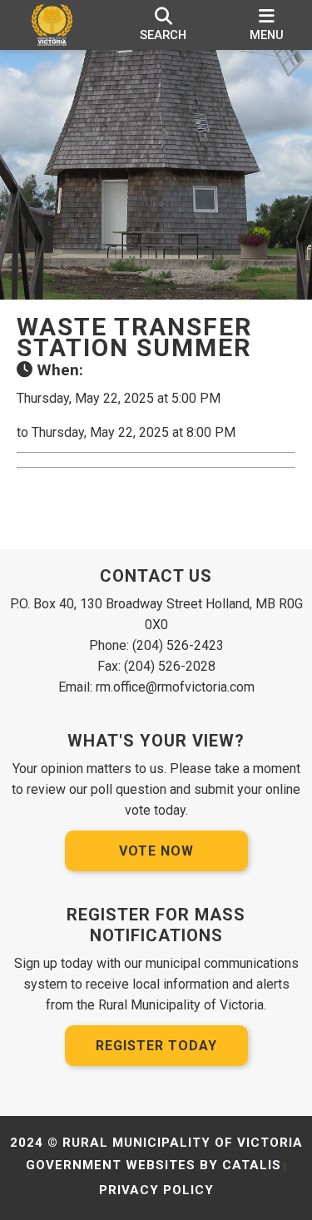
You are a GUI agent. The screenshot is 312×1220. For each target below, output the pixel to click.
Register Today (156, 1046)
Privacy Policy (156, 1190)
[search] (163, 25)
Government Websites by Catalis (153, 1165)
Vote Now (156, 851)
